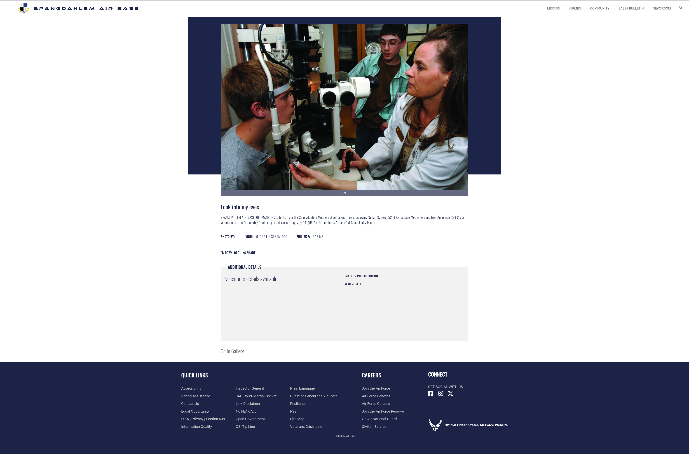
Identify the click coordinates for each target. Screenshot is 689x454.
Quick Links (194, 375)
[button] (6, 8)
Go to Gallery (232, 351)
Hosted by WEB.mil (344, 435)
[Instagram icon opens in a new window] (440, 393)
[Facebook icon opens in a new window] (430, 393)
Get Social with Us (445, 387)
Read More (352, 284)
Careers (371, 375)
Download (231, 252)
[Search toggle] (680, 8)
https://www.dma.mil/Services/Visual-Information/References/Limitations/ (386, 306)
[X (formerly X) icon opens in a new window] (450, 393)
